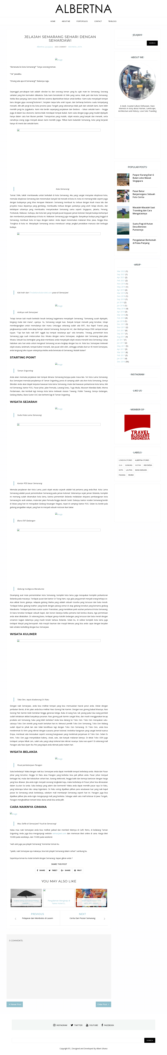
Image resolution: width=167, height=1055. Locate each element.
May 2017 (121, 346)
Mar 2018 (121, 315)
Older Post (102, 1004)
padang (122, 475)
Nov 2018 (121, 296)
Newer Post (16, 1004)
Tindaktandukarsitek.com (41, 292)
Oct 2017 (121, 330)
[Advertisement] (137, 139)
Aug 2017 (121, 336)
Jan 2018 (120, 321)
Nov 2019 (121, 283)
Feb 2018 (121, 318)
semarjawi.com (59, 833)
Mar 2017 (121, 352)
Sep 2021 (121, 274)
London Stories (125, 460)
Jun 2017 (120, 343)
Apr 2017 (121, 349)
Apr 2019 (121, 290)
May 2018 (121, 308)
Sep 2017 (121, 333)
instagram (61, 1025)
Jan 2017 (120, 358)
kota (80, 47)
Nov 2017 (121, 327)
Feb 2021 (121, 280)
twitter (78, 1025)
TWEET (54, 870)
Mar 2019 (121, 293)
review (131, 475)
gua (120, 465)
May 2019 (121, 287)
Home (52, 21)
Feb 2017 (121, 355)
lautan (129, 470)
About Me (66, 21)
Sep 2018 (121, 299)
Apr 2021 (121, 277)
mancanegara (141, 470)
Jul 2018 (120, 302)
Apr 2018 (121, 311)
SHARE (42, 870)
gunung (128, 465)
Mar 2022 (121, 271)
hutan (138, 465)
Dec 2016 (121, 361)
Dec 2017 (121, 324)
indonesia (72, 47)
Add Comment (60, 47)
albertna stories (142, 460)
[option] (26, 899)
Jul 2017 (120, 339)
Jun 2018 (120, 305)
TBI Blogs (112, 21)
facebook (109, 1025)
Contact (98, 21)
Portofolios (82, 21)
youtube (93, 1025)
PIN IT (79, 870)
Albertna (40, 46)
